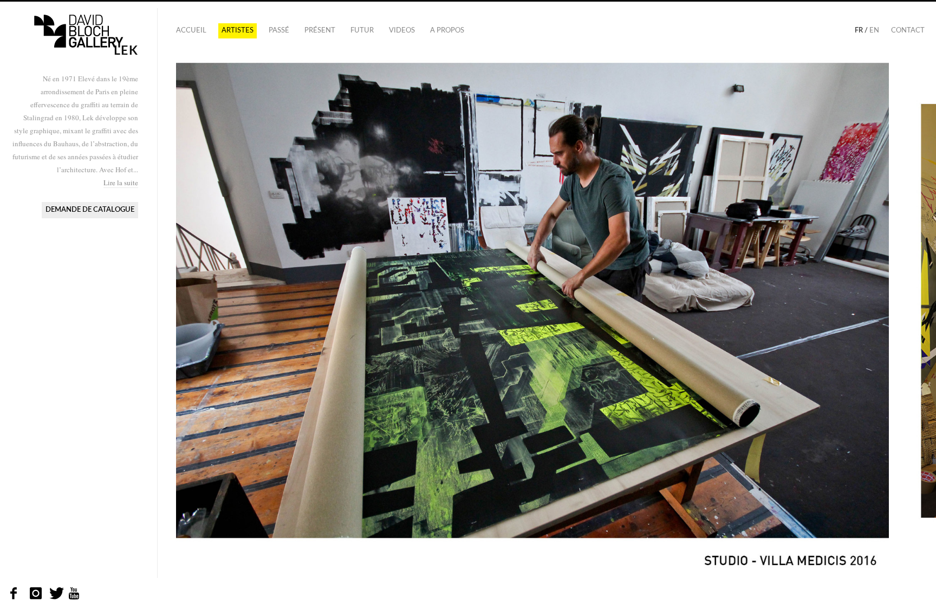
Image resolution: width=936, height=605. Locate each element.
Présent (319, 30)
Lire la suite (120, 182)
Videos (402, 30)
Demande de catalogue (90, 209)
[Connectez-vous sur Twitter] (55, 593)
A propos (447, 30)
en (874, 30)
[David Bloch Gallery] (78, 31)
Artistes (237, 30)
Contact (908, 30)
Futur (362, 30)
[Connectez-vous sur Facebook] (16, 593)
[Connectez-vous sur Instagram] (36, 593)
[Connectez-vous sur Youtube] (74, 593)
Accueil (191, 30)
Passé (279, 30)
